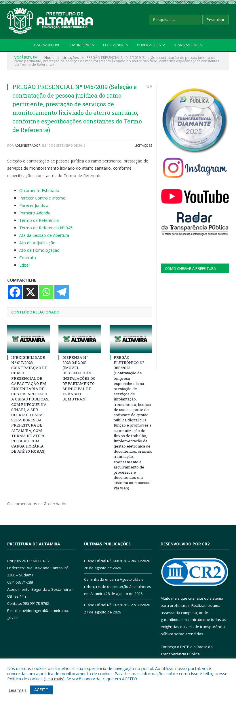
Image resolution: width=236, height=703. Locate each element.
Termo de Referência (39, 220)
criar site (195, 598)
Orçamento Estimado (39, 190)
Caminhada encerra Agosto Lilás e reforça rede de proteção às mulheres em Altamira (117, 586)
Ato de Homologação (39, 250)
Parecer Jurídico (33, 205)
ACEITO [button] (41, 689)
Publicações (149, 44)
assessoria (170, 612)
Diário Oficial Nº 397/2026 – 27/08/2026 (117, 604)
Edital (24, 265)
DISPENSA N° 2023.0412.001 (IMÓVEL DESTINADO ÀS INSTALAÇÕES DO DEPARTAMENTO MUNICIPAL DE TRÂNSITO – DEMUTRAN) (79, 378)
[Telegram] (61, 292)
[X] (30, 292)
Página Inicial (47, 44)
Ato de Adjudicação (37, 242)
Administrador (28, 145)
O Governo (114, 44)
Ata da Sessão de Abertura (44, 235)
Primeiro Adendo (35, 213)
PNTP (184, 646)
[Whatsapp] (46, 292)
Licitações (143, 145)
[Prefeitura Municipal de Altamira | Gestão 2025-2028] (50, 19)
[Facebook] (15, 292)
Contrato (27, 257)
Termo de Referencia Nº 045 (46, 228)
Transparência (187, 44)
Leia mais (54, 678)
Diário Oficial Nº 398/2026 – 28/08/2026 (117, 560)
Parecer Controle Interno (42, 198)
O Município (79, 44)
